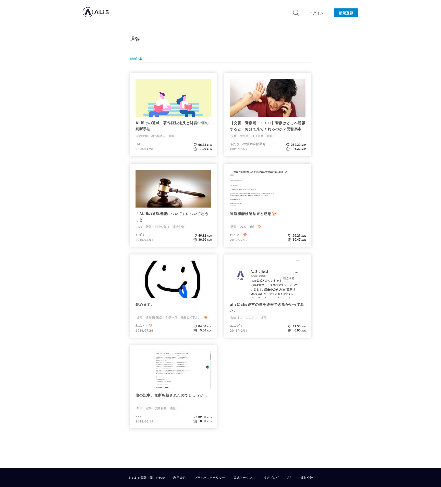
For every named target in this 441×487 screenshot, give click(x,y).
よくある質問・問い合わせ (146, 478)
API (289, 478)
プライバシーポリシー (209, 478)
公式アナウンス (244, 478)
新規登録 (346, 12)
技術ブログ (271, 478)
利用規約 (179, 478)
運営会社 (307, 478)
